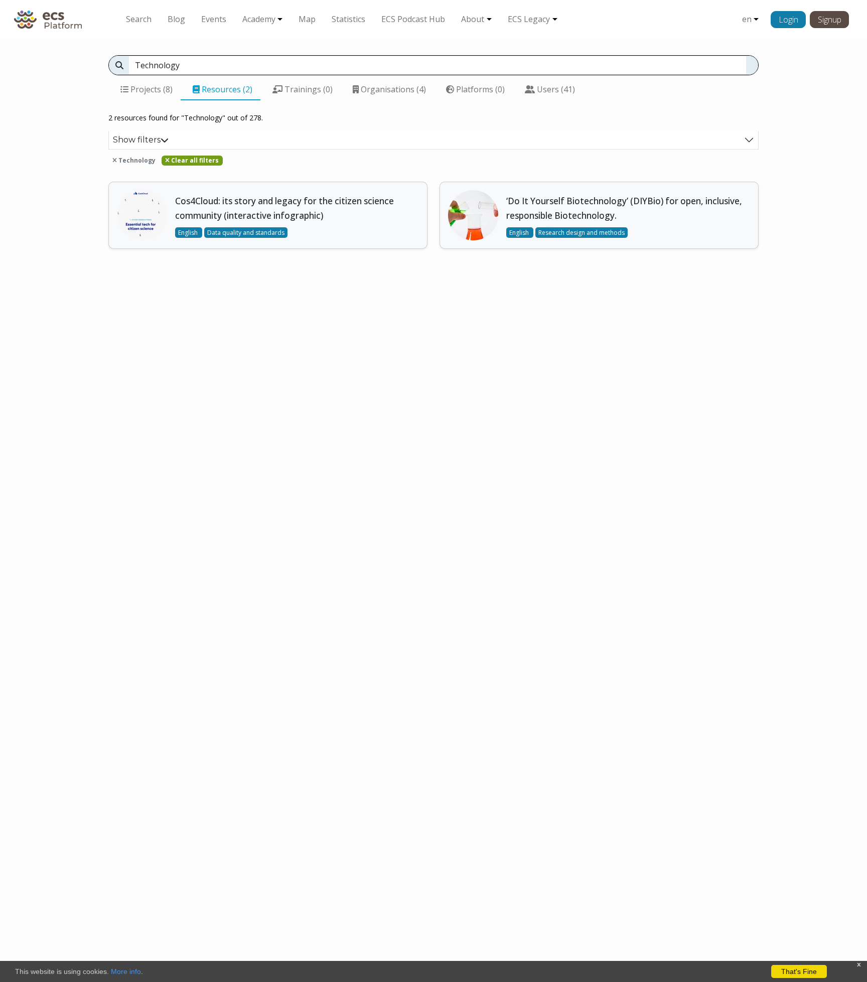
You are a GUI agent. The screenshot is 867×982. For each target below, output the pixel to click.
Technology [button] (136, 160)
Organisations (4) (392, 89)
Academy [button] (258, 19)
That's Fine (799, 971)
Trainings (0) (307, 89)
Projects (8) (150, 89)
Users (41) (555, 89)
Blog (176, 19)
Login (788, 19)
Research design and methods (581, 232)
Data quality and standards (245, 232)
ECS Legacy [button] (529, 19)
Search (139, 19)
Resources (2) (226, 89)
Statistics (348, 19)
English (188, 232)
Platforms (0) (479, 89)
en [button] (747, 19)
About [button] (472, 19)
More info (126, 971)
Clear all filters (194, 160)
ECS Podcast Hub (413, 19)
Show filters (137, 140)
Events (213, 19)
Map (307, 19)
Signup (829, 19)
